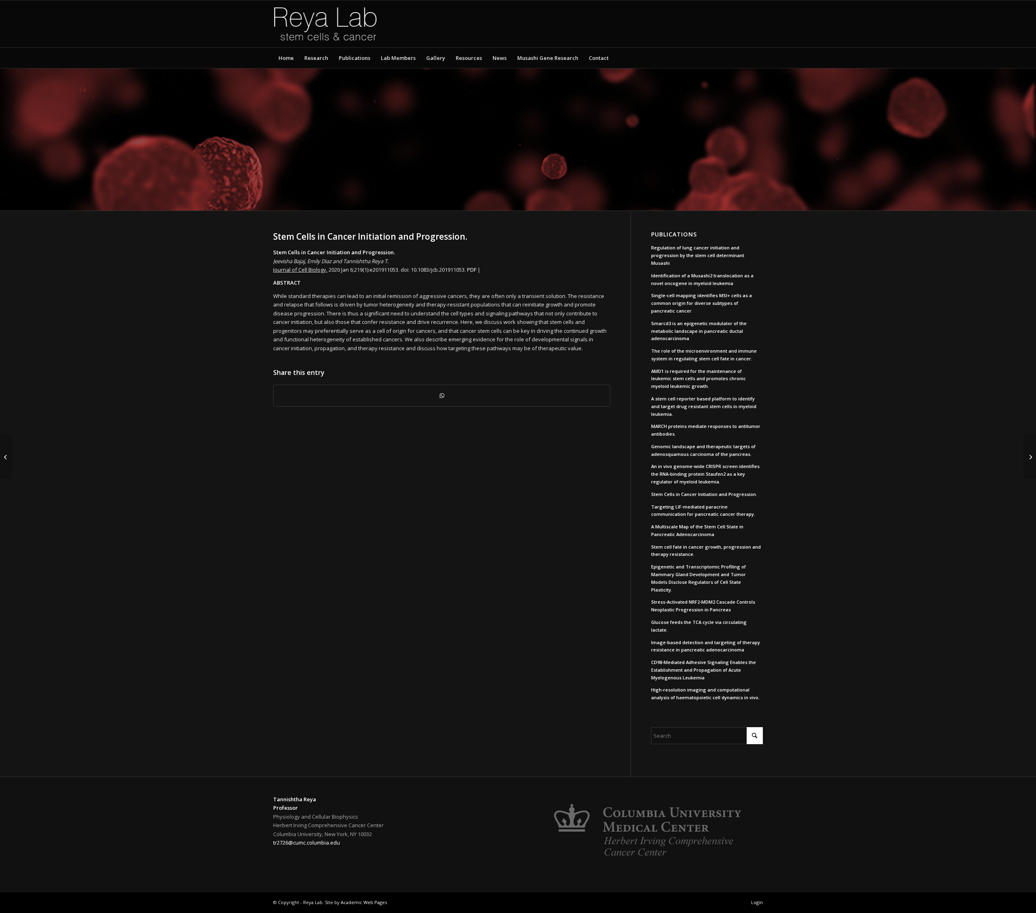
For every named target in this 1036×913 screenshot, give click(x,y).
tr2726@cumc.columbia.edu (306, 842)
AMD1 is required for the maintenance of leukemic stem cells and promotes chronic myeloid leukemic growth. (698, 378)
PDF (471, 269)
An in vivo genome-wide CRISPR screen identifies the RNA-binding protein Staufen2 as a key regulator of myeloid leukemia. (705, 474)
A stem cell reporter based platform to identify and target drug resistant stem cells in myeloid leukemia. (703, 406)
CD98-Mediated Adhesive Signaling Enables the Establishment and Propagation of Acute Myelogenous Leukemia (703, 670)
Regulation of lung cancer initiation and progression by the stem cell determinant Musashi (697, 255)
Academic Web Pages (364, 902)
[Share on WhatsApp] (442, 395)
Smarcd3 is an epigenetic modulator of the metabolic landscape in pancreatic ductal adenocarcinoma (699, 331)
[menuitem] (286, 58)
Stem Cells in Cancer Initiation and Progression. (704, 494)
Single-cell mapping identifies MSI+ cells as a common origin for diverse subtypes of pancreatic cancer (701, 303)
